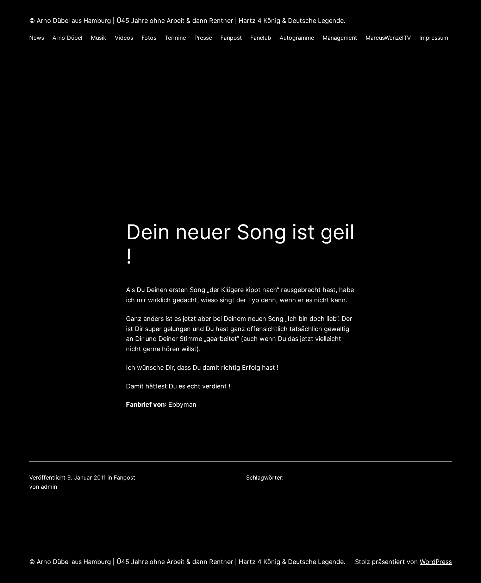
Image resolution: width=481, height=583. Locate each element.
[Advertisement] (240, 125)
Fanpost (124, 477)
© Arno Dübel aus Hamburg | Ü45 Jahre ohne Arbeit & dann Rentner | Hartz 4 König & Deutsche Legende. (187, 20)
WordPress (436, 561)
